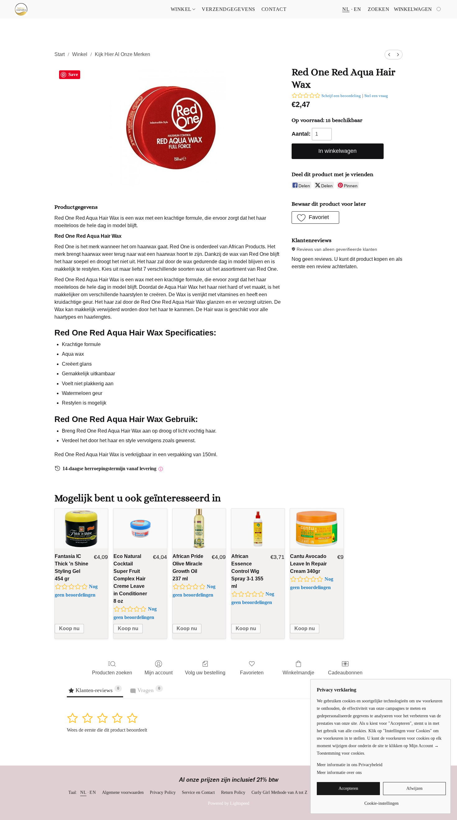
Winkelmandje (298, 672)
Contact (274, 9)
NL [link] (83, 792)
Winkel (182, 9)
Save (73, 74)
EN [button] (357, 9)
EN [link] (93, 792)
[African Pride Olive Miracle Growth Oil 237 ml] (199, 528)
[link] (381, 801)
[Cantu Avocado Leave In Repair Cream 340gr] (316, 528)
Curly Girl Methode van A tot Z (279, 792)
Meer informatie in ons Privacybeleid (349, 764)
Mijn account (159, 672)
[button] (21, 9)
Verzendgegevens (228, 9)
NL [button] (345, 9)
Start (59, 54)
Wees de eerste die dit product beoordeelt (107, 730)
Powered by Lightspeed (228, 803)
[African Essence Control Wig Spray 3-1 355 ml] (257, 528)
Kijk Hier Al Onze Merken (122, 54)
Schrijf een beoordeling (341, 95)
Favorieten (252, 672)
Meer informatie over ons (339, 772)
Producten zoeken (112, 672)
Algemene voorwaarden (123, 792)
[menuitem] (389, 54)
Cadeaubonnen (345, 672)
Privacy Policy (163, 792)
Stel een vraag (376, 95)
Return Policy (233, 792)
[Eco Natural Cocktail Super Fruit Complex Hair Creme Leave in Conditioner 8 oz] (140, 528)
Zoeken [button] (378, 9)
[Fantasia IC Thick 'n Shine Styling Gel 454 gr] (81, 528)
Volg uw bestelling (205, 672)
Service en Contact (198, 792)
